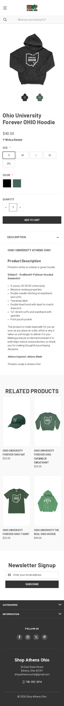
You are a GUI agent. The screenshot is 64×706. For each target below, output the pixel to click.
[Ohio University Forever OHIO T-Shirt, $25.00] (16, 501)
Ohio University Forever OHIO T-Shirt (16, 532)
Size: (6, 147)
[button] (12, 139)
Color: (7, 175)
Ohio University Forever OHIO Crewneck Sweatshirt (44, 456)
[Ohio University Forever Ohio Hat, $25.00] (16, 421)
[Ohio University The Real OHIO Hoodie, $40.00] (48, 501)
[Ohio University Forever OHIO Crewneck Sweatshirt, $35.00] (48, 421)
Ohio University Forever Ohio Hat (14, 452)
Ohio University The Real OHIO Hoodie (46, 532)
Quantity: (9, 199)
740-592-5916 (34, 681)
